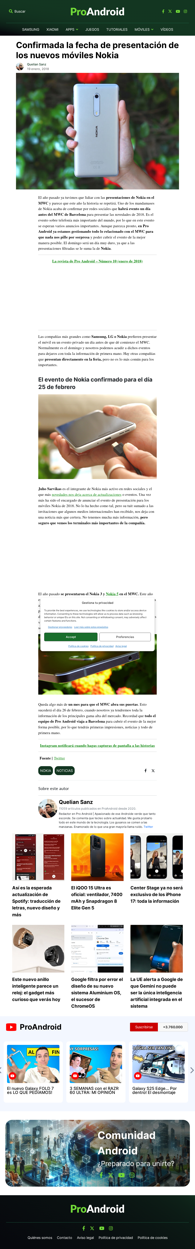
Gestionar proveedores (60, 627)
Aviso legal (121, 646)
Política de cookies (78, 646)
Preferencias (125, 637)
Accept (71, 637)
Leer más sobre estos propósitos (91, 627)
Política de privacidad (101, 646)
